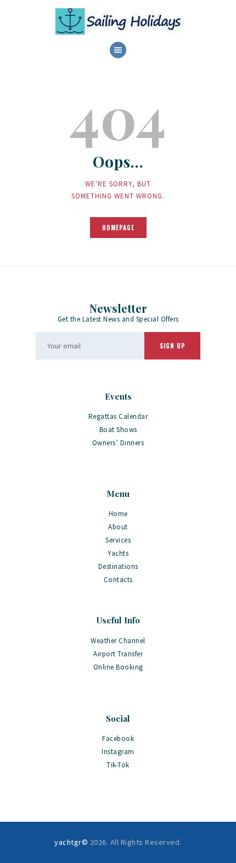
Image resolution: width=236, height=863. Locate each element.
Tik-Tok (118, 765)
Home (118, 513)
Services (118, 540)
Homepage (118, 227)
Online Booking (118, 667)
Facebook (118, 738)
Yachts (118, 553)
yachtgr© (71, 842)
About (118, 527)
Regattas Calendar (118, 416)
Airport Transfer (118, 654)
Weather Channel (118, 640)
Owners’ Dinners (118, 442)
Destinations (118, 566)
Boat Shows (118, 429)
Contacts (118, 579)
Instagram (118, 751)
